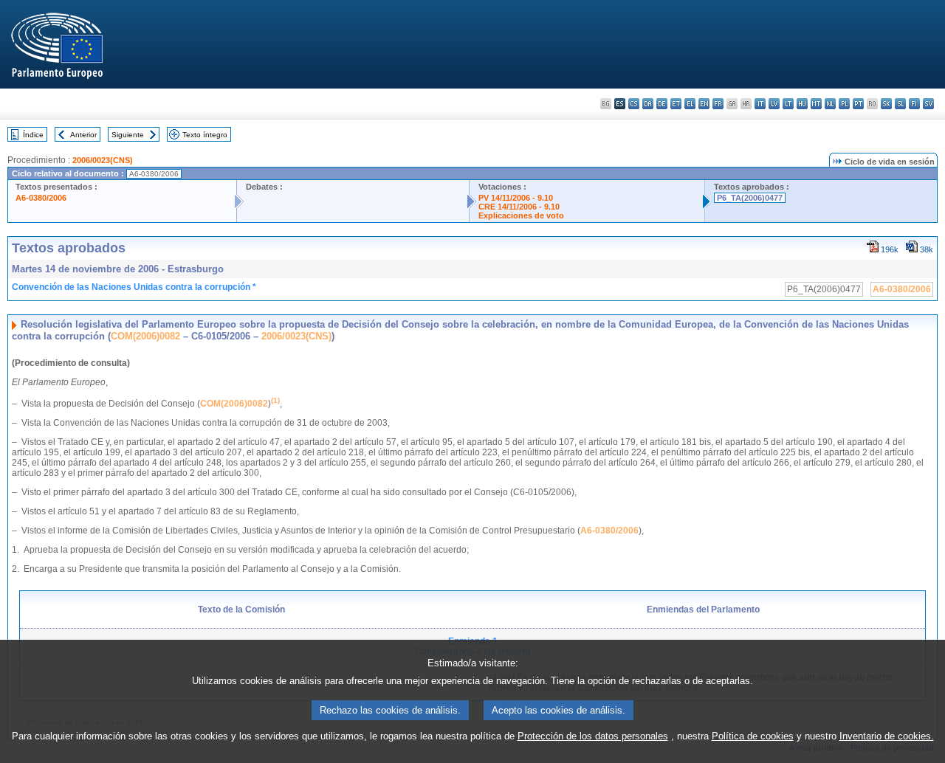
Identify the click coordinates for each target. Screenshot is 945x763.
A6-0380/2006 (41, 197)
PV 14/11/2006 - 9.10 (515, 197)
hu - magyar (802, 103)
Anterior (83, 135)
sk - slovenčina (886, 103)
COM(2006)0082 (145, 336)
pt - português (858, 103)
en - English (703, 103)
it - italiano (760, 103)
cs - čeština (633, 103)
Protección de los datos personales (593, 736)
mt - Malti (816, 103)
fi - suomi (914, 103)
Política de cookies (753, 736)
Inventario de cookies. (886, 736)
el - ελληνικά (689, 103)
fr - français (718, 103)
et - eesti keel (675, 103)
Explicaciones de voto (521, 215)
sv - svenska (928, 103)
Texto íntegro (204, 135)
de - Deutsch (661, 103)
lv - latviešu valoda (774, 103)
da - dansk (647, 103)
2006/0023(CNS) (102, 160)
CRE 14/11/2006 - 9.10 (519, 206)
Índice (33, 135)
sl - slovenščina (900, 103)
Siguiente (127, 135)
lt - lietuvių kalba (788, 103)
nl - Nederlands (830, 103)
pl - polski (844, 103)
